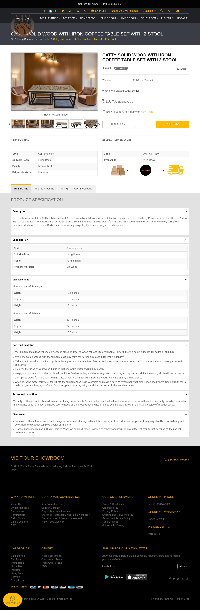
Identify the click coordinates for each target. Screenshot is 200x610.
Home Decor (87, 18)
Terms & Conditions (113, 504)
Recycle (182, 18)
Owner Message (20, 507)
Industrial (167, 18)
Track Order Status (51, 562)
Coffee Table (42, 39)
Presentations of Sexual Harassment (61, 518)
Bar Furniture (49, 18)
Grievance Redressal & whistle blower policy (65, 514)
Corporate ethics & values (55, 511)
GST (13, 525)
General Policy (110, 507)
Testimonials (18, 514)
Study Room (148, 18)
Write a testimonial (51, 555)
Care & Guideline (20, 521)
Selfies (135, 90)
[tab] (21, 189)
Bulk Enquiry (182, 69)
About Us (16, 504)
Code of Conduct (50, 507)
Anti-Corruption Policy (53, 504)
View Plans (147, 111)
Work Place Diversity (52, 521)
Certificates (17, 511)
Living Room (128, 18)
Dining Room (108, 18)
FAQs (44, 566)
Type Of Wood (110, 521)
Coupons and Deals (51, 559)
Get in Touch (18, 518)
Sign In (149, 10)
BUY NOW (174, 124)
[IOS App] (49, 11)
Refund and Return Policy (116, 518)
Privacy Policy (110, 511)
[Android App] (44, 10)
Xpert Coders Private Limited (56, 598)
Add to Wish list (144, 80)
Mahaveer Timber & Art (176, 598)
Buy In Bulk (100, 10)
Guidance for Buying (113, 525)
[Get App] (136, 576)
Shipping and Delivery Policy (117, 514)
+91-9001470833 (161, 504)
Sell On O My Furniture (126, 10)
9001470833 (158, 519)
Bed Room (69, 18)
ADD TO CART (120, 124)
